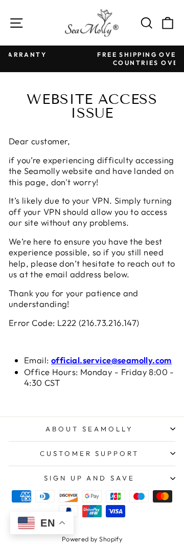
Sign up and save (89, 478)
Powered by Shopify (92, 539)
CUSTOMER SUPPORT (90, 453)
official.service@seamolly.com (111, 360)
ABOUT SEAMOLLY (89, 429)
